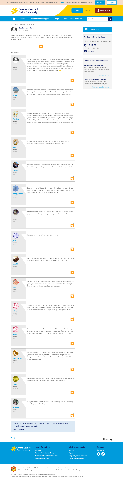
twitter (103, 454)
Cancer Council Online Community (23, 448)
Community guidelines (76, 458)
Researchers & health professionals (46, 456)
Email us (91, 51)
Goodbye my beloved (26, 28)
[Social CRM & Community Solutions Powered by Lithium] (107, 438)
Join (77, 10)
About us (38, 450)
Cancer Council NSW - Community (24, 10)
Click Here (62, 2)
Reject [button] (112, 2)
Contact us (100, 450)
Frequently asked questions (78, 456)
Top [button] (14, 438)
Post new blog (94, 29)
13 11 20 (91, 45)
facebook (98, 454)
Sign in (87, 10)
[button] (100, 2)
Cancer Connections (11, 24)
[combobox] (99, 19)
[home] (14, 19)
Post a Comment (18, 429)
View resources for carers (100, 87)
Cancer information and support (45, 453)
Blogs (16, 24)
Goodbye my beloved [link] (27, 24)
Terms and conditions (42, 458)
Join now (71, 450)
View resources (104, 75)
